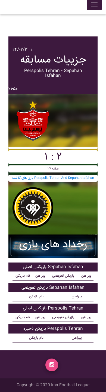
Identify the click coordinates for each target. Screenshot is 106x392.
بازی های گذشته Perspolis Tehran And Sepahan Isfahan (53, 178)
